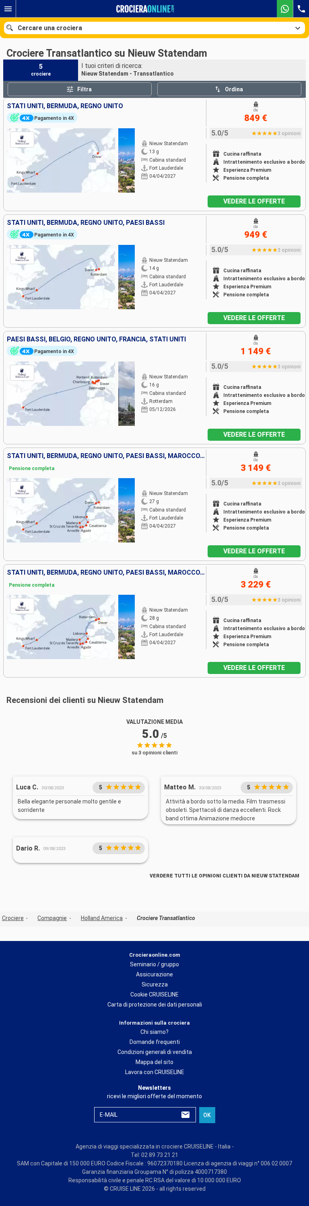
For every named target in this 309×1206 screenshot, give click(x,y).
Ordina (234, 89)
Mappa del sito (154, 1062)
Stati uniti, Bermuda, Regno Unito (65, 106)
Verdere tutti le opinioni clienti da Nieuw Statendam (224, 876)
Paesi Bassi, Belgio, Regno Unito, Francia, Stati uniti (96, 339)
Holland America (102, 918)
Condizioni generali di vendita (154, 1052)
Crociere (13, 918)
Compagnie (52, 918)
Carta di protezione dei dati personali (154, 1004)
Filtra (84, 89)
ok (207, 1115)
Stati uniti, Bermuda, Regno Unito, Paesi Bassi (86, 223)
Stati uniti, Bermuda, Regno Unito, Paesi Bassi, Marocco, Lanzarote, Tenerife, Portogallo (106, 456)
